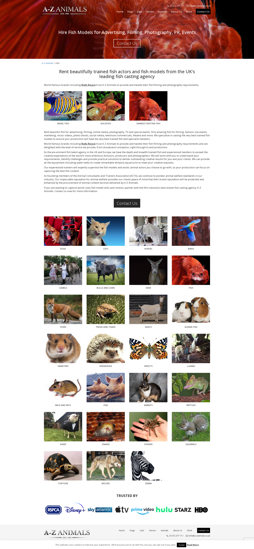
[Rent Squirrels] (191, 426)
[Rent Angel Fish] (63, 106)
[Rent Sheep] (63, 426)
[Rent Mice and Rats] (63, 387)
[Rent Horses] (148, 231)
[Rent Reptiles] (191, 387)
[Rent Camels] (63, 270)
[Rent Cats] (106, 231)
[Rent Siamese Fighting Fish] (148, 106)
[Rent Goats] (148, 309)
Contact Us (203, 11)
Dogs (130, 11)
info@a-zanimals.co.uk (200, 5)
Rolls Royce (88, 85)
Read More (193, 544)
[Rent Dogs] (63, 231)
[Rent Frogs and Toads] (106, 309)
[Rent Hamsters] (63, 348)
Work (189, 11)
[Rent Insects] (148, 348)
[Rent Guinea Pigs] (191, 309)
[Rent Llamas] (191, 348)
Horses (150, 11)
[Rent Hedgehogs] (106, 348)
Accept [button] (181, 545)
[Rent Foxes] (63, 309)
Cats (139, 11)
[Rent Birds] (191, 231)
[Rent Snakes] (106, 426)
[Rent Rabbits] (148, 387)
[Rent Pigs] (106, 387)
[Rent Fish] (191, 270)
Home (119, 11)
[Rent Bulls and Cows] (106, 270)
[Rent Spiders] (148, 426)
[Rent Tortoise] (63, 465)
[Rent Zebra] (148, 465)
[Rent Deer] (148, 270)
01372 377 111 (177, 5)
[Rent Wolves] (106, 465)
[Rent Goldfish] (106, 106)
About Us (176, 11)
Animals (162, 11)
